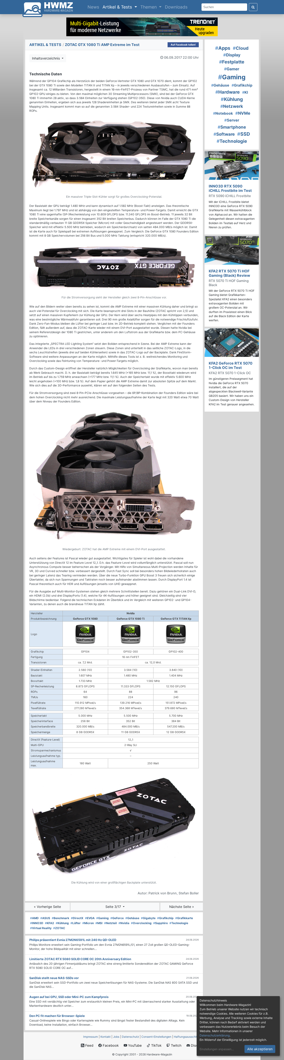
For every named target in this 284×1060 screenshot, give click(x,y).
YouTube (134, 1045)
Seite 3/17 (113, 907)
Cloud (240, 48)
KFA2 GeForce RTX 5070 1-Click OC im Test (230, 365)
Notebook (223, 113)
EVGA (90, 918)
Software (224, 134)
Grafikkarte (184, 918)
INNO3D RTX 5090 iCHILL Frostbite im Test (230, 188)
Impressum (90, 1036)
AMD (34, 918)
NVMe (242, 113)
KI (245, 92)
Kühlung (62, 923)
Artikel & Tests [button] (117, 7)
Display (231, 54)
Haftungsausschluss (187, 1036)
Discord (196, 1045)
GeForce (117, 918)
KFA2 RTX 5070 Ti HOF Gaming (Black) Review (229, 273)
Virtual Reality (41, 928)
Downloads (176, 7)
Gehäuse (132, 918)
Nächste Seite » (181, 907)
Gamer (231, 69)
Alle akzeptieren (260, 1049)
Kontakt (105, 1036)
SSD (243, 134)
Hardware (227, 92)
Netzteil (110, 923)
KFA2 (49, 923)
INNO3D (36, 923)
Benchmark (60, 918)
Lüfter (75, 923)
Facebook (110, 1045)
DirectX (77, 918)
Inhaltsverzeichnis (46, 58)
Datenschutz (130, 1036)
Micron (88, 923)
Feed (88, 1045)
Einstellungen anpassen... (217, 1049)
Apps (222, 48)
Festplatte (231, 62)
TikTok (156, 1045)
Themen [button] (149, 7)
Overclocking (141, 923)
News (94, 7)
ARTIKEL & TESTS (45, 44)
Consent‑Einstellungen (156, 1036)
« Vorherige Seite (47, 907)
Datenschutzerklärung (215, 1035)
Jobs (116, 1036)
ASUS (45, 918)
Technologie (178, 923)
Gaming (102, 918)
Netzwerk (231, 106)
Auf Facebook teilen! (183, 44)
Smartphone (232, 127)
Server (231, 120)
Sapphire (160, 923)
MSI (98, 923)
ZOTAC (59, 928)
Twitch (176, 1045)
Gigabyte (148, 918)
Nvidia (124, 923)
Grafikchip (165, 918)
